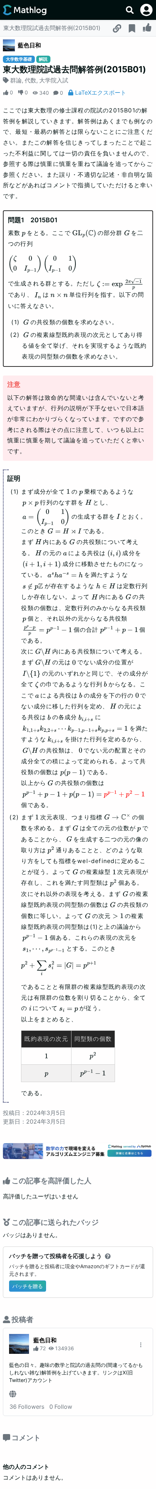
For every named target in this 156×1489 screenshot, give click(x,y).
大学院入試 (53, 80)
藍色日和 (29, 45)
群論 (16, 80)
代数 (30, 80)
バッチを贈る (27, 1286)
